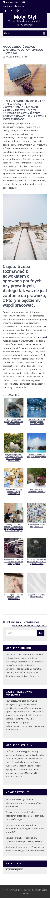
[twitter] (11, 10)
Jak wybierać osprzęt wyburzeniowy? (21, 621)
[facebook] (5, 10)
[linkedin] (23, 10)
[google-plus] (17, 10)
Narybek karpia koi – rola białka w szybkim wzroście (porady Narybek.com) (24, 839)
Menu (6, 33)
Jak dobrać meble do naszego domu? (29, 625)
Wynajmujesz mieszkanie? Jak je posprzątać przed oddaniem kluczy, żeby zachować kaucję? (25, 816)
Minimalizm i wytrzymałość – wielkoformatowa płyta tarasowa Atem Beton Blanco (24, 803)
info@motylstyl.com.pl (14, 6)
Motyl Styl (25, 17)
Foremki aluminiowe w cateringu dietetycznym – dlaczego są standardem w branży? (25, 829)
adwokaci (42, 337)
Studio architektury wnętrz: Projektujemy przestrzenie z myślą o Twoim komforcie (25, 849)
